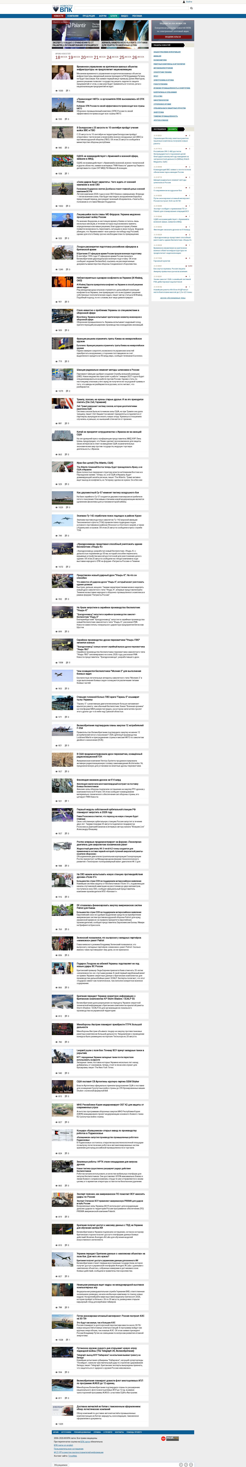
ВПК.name (85, 1442)
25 (121, 57)
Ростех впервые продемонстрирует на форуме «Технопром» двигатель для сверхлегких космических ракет (109, 843)
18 (57, 57)
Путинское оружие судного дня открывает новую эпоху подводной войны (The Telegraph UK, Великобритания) (107, 1349)
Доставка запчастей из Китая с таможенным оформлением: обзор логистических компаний (109, 1408)
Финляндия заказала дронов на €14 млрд (99, 780)
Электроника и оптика (164, 80)
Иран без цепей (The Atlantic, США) (95, 463)
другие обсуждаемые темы (172, 298)
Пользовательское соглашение (68, 1449)
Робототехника (160, 84)
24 (109, 57)
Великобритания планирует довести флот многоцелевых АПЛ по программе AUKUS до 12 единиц (110, 1382)
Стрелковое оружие (162, 104)
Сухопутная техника (163, 72)
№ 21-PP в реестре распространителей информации (78, 1452)
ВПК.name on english (63, 1445)
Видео (124, 16)
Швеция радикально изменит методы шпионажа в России (108, 369)
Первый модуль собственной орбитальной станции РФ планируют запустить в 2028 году (106, 810)
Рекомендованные (82, 1432)
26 (134, 57)
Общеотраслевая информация (167, 52)
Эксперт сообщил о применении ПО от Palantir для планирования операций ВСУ (75, 44)
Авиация (157, 56)
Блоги (114, 16)
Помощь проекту (134, 1432)
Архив (56, 1432)
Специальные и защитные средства (170, 108)
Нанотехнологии (161, 100)
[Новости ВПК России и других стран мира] (62, 11)
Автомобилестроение (163, 68)
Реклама (137, 16)
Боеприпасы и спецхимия (165, 92)
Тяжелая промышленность (166, 116)
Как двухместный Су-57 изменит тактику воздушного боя (108, 492)
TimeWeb (72, 1456)
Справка (97, 1432)
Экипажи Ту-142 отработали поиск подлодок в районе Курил (109, 515)
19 (70, 57)
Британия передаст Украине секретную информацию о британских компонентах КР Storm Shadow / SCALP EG (106, 997)
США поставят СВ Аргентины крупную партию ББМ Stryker (108, 1081)
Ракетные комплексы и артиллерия (169, 64)
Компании (72, 16)
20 (83, 57)
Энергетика (159, 112)
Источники (66, 1432)
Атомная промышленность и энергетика (172, 88)
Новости (58, 16)
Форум (102, 16)
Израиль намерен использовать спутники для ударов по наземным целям (124, 44)
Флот (156, 76)
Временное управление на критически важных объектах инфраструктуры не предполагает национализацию (107, 68)
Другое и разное (161, 120)
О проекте (107, 1432)
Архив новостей (62, 54)
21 (96, 57)
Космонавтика (160, 60)
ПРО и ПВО (158, 96)
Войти (189, 2)
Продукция (89, 16)
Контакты (119, 1432)
